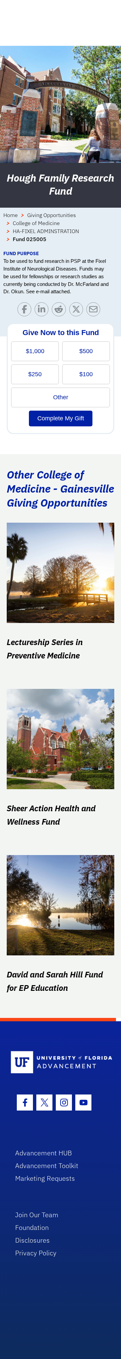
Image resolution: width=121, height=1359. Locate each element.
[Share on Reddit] (60, 310)
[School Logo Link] (57, 1062)
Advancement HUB (43, 1152)
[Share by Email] (95, 310)
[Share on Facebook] (26, 310)
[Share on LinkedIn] (43, 310)
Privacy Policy (35, 1252)
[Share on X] (77, 310)
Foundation (32, 1227)
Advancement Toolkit (46, 1165)
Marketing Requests (45, 1178)
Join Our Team (36, 1214)
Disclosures (32, 1240)
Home (10, 215)
